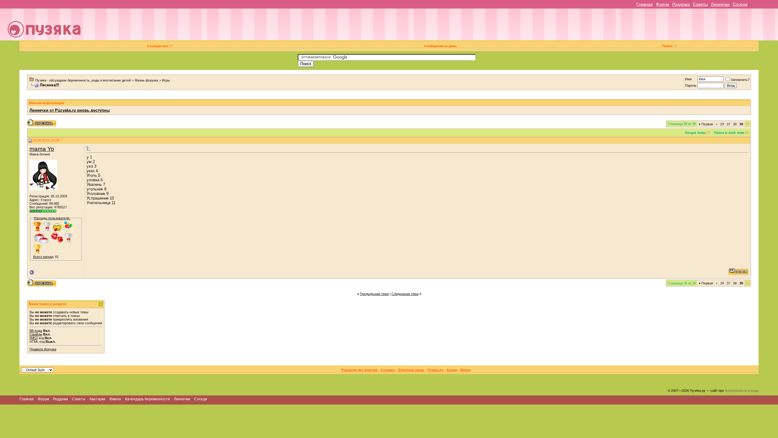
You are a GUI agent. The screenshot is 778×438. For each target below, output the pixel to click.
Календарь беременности (147, 399)
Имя (688, 79)
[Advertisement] (430, 26)
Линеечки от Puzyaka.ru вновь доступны (69, 110)
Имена (115, 399)
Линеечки (720, 4)
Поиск (667, 46)
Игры (166, 80)
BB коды (35, 330)
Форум (662, 4)
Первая (706, 124)
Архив (451, 370)
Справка (387, 370)
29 (722, 124)
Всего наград (43, 257)
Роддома (681, 4)
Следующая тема (404, 294)
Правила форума (42, 349)
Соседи (740, 4)
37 (728, 124)
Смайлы (35, 334)
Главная (644, 4)
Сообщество (157, 46)
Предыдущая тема (374, 294)
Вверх (465, 370)
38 (735, 124)
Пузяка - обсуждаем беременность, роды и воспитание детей (83, 80)
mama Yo (41, 149)
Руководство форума (359, 370)
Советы (700, 4)
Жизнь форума (146, 80)
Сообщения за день (440, 46)
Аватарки (97, 399)
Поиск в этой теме (729, 132)
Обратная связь (411, 370)
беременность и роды (742, 390)
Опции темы (695, 132)
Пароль (691, 85)
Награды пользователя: (52, 218)
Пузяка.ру (435, 370)
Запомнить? (740, 80)
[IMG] (33, 338)
